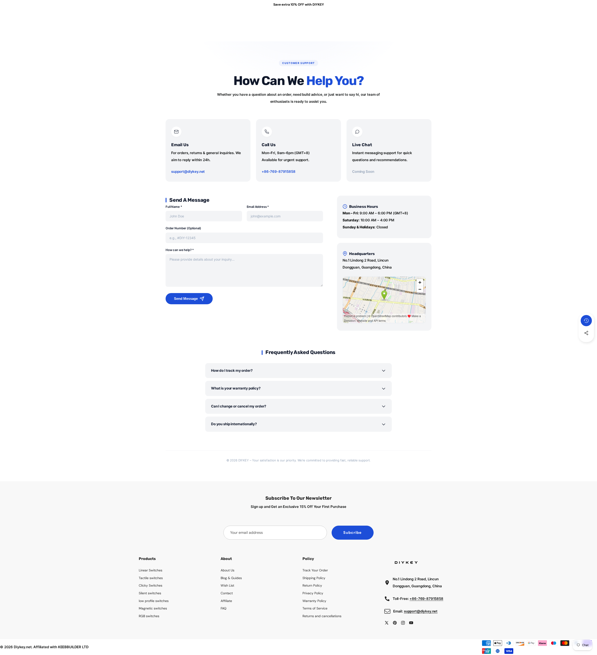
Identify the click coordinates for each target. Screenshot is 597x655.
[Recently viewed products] (586, 320)
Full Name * (174, 207)
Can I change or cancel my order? (238, 406)
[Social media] (586, 333)
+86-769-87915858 (278, 171)
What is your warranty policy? (235, 388)
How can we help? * (180, 250)
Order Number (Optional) (183, 228)
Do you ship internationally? (234, 424)
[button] (586, 345)
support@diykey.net (188, 171)
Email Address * (258, 207)
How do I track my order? (231, 370)
